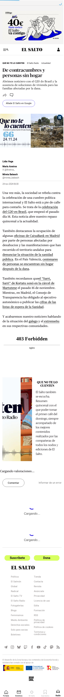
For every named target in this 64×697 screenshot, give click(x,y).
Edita (35, 622)
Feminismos (17, 631)
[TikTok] (43, 665)
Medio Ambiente (19, 636)
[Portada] (31, 48)
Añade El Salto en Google (19, 102)
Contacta (37, 597)
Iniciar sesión (56, 48)
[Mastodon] (50, 665)
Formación (38, 626)
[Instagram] (12, 665)
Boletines (15, 650)
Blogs (13, 626)
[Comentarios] (12, 94)
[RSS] (56, 665)
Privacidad (38, 612)
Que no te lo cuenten (13, 62)
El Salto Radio (33, 62)
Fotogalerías (17, 622)
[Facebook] (31, 665)
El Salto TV (16, 612)
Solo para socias (19, 646)
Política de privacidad (38, 637)
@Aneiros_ (10, 167)
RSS (35, 631)
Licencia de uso (41, 617)
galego (47, 323)
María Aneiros (9, 164)
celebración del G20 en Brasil (22, 209)
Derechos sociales (20, 641)
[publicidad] (30, 25)
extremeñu (10, 328)
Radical (14, 607)
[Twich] (25, 665)
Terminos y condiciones (39, 651)
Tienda (36, 593)
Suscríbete (16, 573)
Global (14, 602)
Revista (36, 602)
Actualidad (45, 62)
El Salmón (16, 597)
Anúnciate (38, 607)
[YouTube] (37, 665)
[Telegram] (6, 665)
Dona (45, 573)
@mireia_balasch (10, 175)
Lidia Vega (7, 159)
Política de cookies (38, 644)
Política (15, 593)
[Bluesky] (18, 665)
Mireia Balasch (10, 172)
